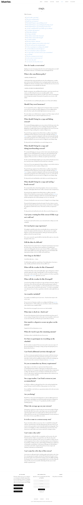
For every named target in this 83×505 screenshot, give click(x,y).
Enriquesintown (39, 501)
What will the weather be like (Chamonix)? (35, 36)
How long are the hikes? (31, 34)
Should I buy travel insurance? (32, 21)
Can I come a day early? (31, 59)
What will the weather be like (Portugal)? (34, 37)
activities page (51, 359)
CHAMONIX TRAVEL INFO (19, 485)
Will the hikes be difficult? (31, 32)
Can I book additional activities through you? (35, 48)
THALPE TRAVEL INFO (18, 488)
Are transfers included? (31, 39)
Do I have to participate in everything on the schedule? (37, 47)
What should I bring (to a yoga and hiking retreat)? (36, 23)
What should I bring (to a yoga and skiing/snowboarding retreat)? (39, 24)
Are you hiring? (29, 54)
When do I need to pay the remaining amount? (35, 45)
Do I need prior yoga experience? (33, 30)
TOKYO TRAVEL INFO (18, 491)
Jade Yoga (55, 194)
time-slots (55, 302)
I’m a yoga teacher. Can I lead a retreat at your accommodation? (39, 52)
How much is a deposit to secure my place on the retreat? (37, 43)
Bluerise (6, 1)
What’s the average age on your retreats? (34, 56)
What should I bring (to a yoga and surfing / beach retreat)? (38, 26)
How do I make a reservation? (32, 17)
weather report (32, 275)
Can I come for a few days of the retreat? (34, 61)
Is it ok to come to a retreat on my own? (34, 58)
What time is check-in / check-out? (33, 41)
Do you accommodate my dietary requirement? (36, 50)
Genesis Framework (48, 501)
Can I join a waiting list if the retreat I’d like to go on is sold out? (39, 28)
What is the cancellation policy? (32, 19)
